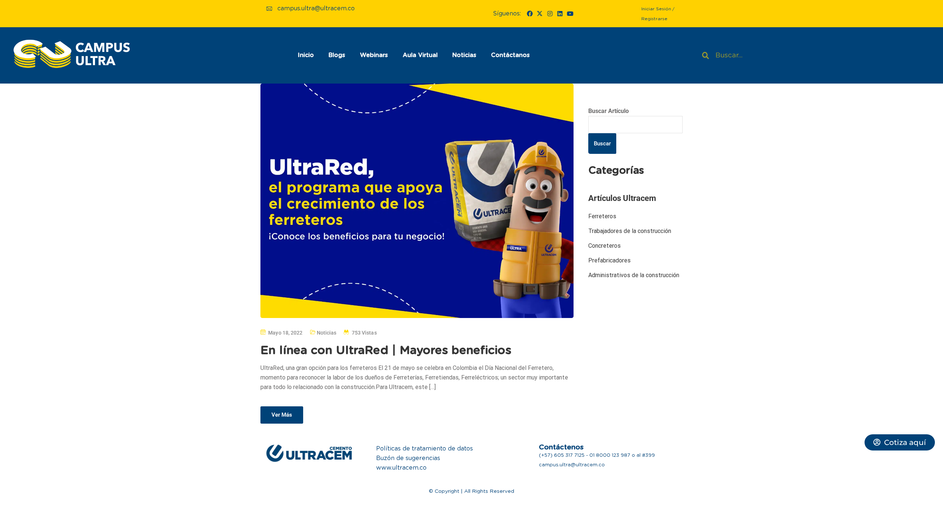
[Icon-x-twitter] (540, 14)
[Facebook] (530, 14)
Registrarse (654, 19)
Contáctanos (510, 55)
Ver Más (281, 414)
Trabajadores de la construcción (629, 230)
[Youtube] (570, 14)
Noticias (464, 55)
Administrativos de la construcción (633, 275)
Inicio (306, 55)
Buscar (602, 143)
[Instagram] (550, 14)
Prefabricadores (609, 260)
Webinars (374, 55)
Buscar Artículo (608, 110)
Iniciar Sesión (656, 9)
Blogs (337, 55)
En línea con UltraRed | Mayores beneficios (385, 350)
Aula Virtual (420, 55)
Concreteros (604, 245)
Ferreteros (602, 216)
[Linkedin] (560, 14)
